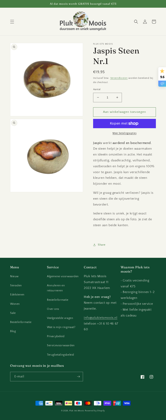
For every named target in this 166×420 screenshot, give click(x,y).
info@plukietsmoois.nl (100, 318)
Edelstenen (17, 294)
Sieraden (16, 285)
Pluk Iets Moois (76, 411)
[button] (12, 21)
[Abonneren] (78, 376)
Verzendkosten (119, 78)
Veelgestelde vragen (60, 318)
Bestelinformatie (21, 322)
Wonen (15, 304)
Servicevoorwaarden (61, 345)
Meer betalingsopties (124, 133)
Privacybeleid (56, 336)
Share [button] (101, 244)
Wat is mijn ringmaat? (61, 327)
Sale (13, 313)
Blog (13, 331)
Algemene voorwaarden (63, 276)
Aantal (96, 89)
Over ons (53, 309)
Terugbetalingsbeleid (60, 354)
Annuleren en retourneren (56, 288)
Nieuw (14, 276)
